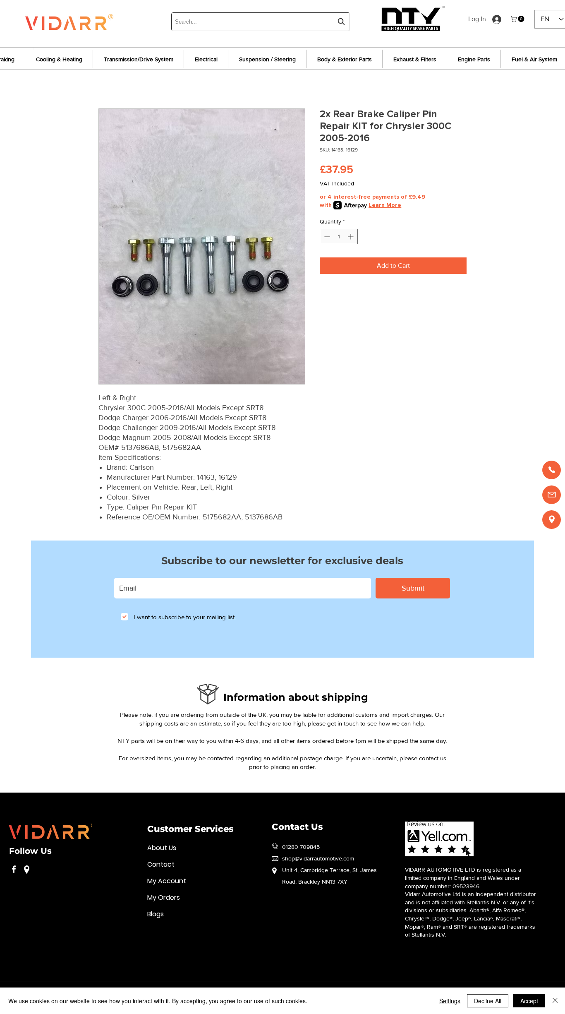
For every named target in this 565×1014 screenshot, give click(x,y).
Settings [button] (449, 1001)
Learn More (385, 205)
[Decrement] (326, 236)
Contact (161, 864)
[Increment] (351, 236)
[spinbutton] (338, 236)
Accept (529, 1001)
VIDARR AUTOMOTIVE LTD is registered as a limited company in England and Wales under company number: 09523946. (463, 877)
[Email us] (551, 494)
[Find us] (551, 519)
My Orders (163, 897)
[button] (518, 19)
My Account (166, 881)
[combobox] (260, 21)
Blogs (155, 914)
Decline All (487, 1001)
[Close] (555, 1000)
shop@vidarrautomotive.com (318, 858)
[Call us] (551, 470)
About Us (161, 848)
